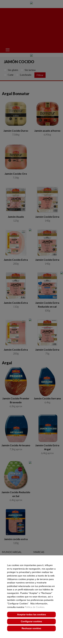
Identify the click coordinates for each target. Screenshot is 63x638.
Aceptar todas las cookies (31, 614)
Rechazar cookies (31, 628)
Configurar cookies (31, 621)
